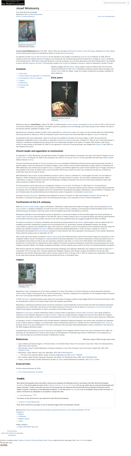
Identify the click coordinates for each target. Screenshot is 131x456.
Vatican (71, 67)
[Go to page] (128, 2)
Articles (30, 3)
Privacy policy (12, 431)
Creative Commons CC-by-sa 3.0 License (62, 385)
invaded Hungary (34, 206)
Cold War (106, 51)
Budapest (82, 63)
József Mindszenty (25, 395)
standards (20, 385)
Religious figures (23, 419)
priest (90, 124)
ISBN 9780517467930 (29, 346)
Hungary (92, 51)
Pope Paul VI (43, 229)
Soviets (25, 206)
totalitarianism (67, 132)
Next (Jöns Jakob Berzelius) (106, 16)
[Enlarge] (34, 44)
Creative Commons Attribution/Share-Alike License (35, 440)
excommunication (22, 188)
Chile (27, 286)
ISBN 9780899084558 (89, 357)
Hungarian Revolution (31, 195)
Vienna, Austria (52, 236)
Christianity (22, 416)
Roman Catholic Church (79, 51)
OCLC (73, 355)
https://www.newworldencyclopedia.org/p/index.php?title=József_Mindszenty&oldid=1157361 (58, 410)
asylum (60, 63)
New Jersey (106, 323)
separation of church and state (98, 307)
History (20, 421)
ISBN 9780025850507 (64, 352)
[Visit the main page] (13, 3)
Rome (31, 160)
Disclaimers (12, 435)
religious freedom (51, 315)
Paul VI (74, 69)
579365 (96, 359)
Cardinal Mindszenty (35, 14)
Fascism (33, 57)
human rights (67, 185)
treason (103, 59)
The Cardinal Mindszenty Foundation (30, 372)
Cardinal (19, 51)
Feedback (45, 3)
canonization (41, 330)
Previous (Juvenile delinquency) (25, 16)
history (35, 395)
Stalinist (62, 53)
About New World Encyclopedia (12, 433)
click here (74, 389)
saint (17, 335)
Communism (43, 57)
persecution (70, 53)
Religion (21, 414)
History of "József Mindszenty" (29, 402)
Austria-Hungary (72, 124)
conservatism (28, 313)
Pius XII (93, 185)
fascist (64, 140)
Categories (19, 412)
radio (69, 198)
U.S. (27, 209)
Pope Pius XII (85, 57)
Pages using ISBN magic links (28, 427)
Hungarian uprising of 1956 (37, 63)
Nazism (79, 313)
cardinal (67, 158)
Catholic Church (56, 71)
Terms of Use (79, 440)
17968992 (79, 355)
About (37, 3)
